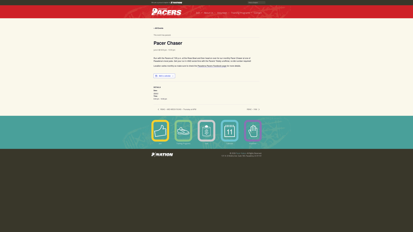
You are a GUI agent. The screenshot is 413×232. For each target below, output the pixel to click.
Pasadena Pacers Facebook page (212, 65)
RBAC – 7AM (252, 109)
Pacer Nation (241, 153)
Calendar (229, 143)
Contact (258, 12)
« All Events (158, 28)
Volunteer (222, 12)
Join (198, 12)
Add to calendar (165, 76)
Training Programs (240, 12)
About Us (208, 12)
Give (206, 143)
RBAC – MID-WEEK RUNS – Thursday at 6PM (178, 109)
